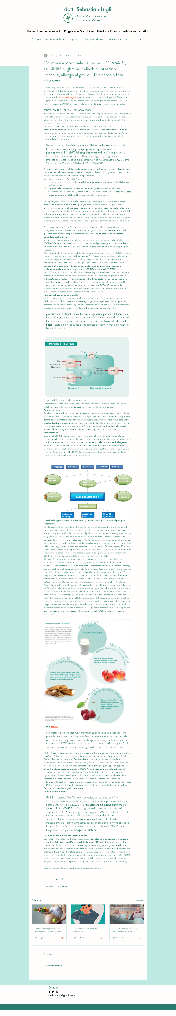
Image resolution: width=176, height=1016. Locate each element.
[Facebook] (49, 991)
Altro (127, 39)
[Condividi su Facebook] (45, 879)
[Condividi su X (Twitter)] (51, 879)
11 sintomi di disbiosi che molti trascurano (86, 930)
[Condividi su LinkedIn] (56, 879)
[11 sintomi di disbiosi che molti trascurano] (88, 914)
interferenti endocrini (55, 39)
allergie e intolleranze (94, 39)
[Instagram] (56, 991)
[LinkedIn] (53, 991)
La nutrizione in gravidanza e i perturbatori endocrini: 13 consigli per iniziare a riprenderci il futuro (49, 930)
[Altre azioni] (130, 55)
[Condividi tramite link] (62, 879)
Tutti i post (36, 39)
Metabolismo (115, 39)
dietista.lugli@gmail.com (61, 995)
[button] (141, 39)
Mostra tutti (140, 900)
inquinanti (74, 39)
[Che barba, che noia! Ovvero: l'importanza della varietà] (127, 914)
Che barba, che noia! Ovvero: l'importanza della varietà (124, 930)
